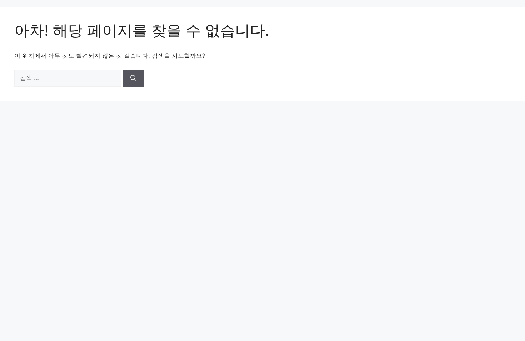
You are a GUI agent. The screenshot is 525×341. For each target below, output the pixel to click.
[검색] (133, 78)
